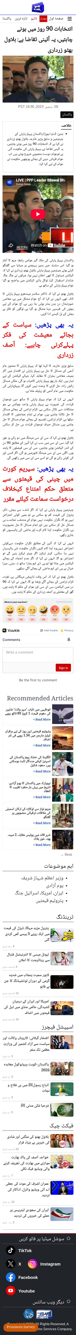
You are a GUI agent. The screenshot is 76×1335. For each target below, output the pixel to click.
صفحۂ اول (56, 18)
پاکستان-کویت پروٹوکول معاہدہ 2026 (27, 1067)
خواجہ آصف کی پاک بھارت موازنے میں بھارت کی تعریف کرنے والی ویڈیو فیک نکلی (26, 1163)
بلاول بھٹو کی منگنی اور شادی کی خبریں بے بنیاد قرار (28, 1140)
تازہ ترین (21, 18)
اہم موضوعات (58, 866)
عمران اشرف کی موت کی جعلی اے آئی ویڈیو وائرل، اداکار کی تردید (27, 1190)
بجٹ (43, 18)
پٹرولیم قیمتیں (49, 900)
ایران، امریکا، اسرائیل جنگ (39, 893)
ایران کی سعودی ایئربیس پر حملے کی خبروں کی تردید (30, 1213)
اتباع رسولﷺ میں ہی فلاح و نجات (29, 1088)
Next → (66, 855)
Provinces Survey (21, 1327)
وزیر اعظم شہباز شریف (42, 878)
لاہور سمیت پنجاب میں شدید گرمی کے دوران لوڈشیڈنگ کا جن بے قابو (27, 981)
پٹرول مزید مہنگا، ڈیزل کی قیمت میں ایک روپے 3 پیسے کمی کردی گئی (27, 934)
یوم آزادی (54, 885)
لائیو (34, 18)
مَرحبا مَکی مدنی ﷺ (35, 1106)
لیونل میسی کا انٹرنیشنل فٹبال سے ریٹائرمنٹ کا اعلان (28, 958)
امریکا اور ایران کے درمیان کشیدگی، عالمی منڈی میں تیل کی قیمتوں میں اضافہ (27, 1007)
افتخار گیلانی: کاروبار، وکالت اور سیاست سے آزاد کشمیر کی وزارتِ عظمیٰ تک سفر (26, 1044)
